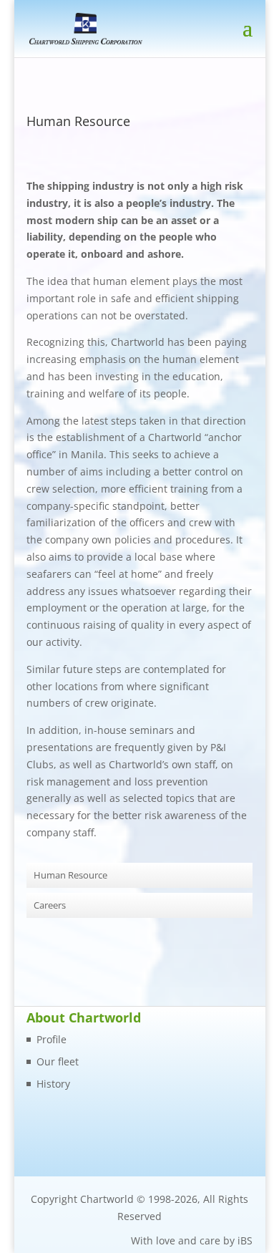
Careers (50, 905)
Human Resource (70, 875)
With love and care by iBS (192, 1240)
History (53, 1083)
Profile (51, 1039)
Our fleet (57, 1061)
